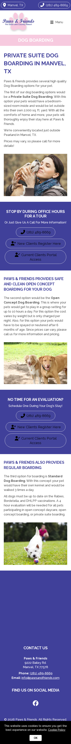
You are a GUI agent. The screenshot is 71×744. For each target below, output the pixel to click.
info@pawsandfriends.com (40, 678)
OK (35, 737)
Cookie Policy (57, 729)
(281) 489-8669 (41, 673)
